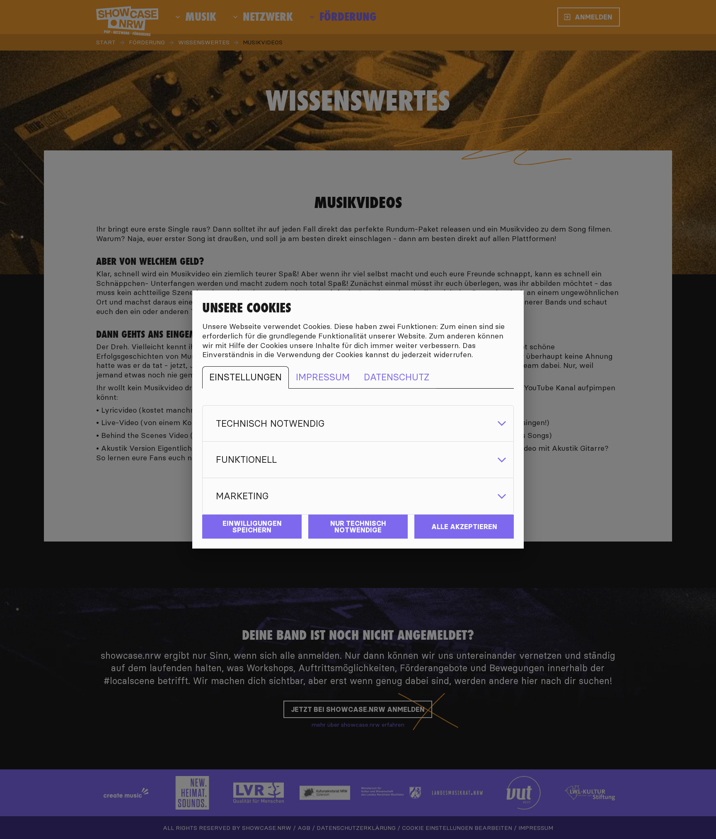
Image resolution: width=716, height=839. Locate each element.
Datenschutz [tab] (396, 377)
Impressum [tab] (323, 377)
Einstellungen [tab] (245, 377)
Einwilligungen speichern (252, 526)
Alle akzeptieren (464, 526)
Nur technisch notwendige (358, 526)
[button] (358, 424)
